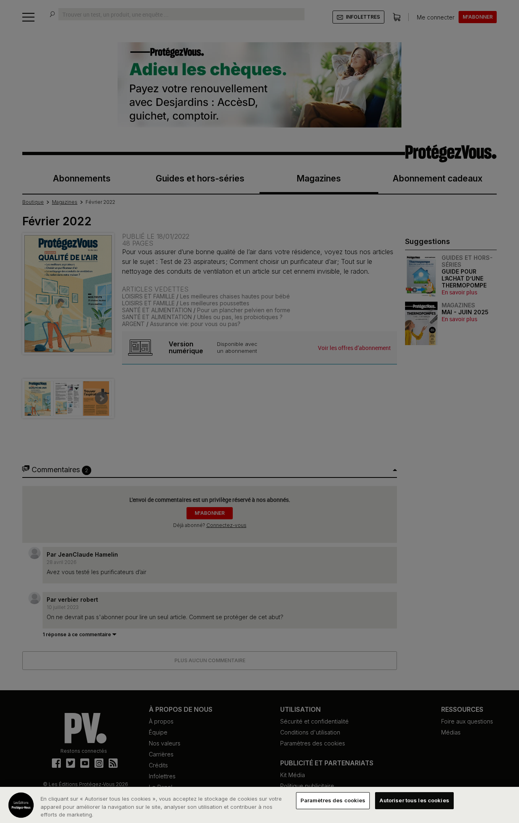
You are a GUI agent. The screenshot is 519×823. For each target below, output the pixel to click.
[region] (259, 805)
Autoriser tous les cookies (414, 800)
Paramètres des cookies (333, 800)
